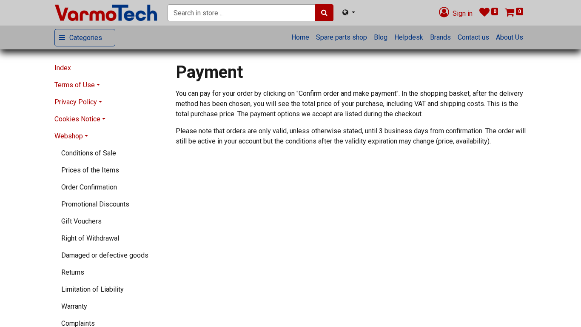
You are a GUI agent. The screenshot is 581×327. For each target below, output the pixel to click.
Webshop (68, 136)
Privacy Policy (75, 102)
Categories (85, 38)
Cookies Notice (77, 119)
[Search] (324, 12)
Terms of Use (74, 85)
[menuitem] (300, 37)
